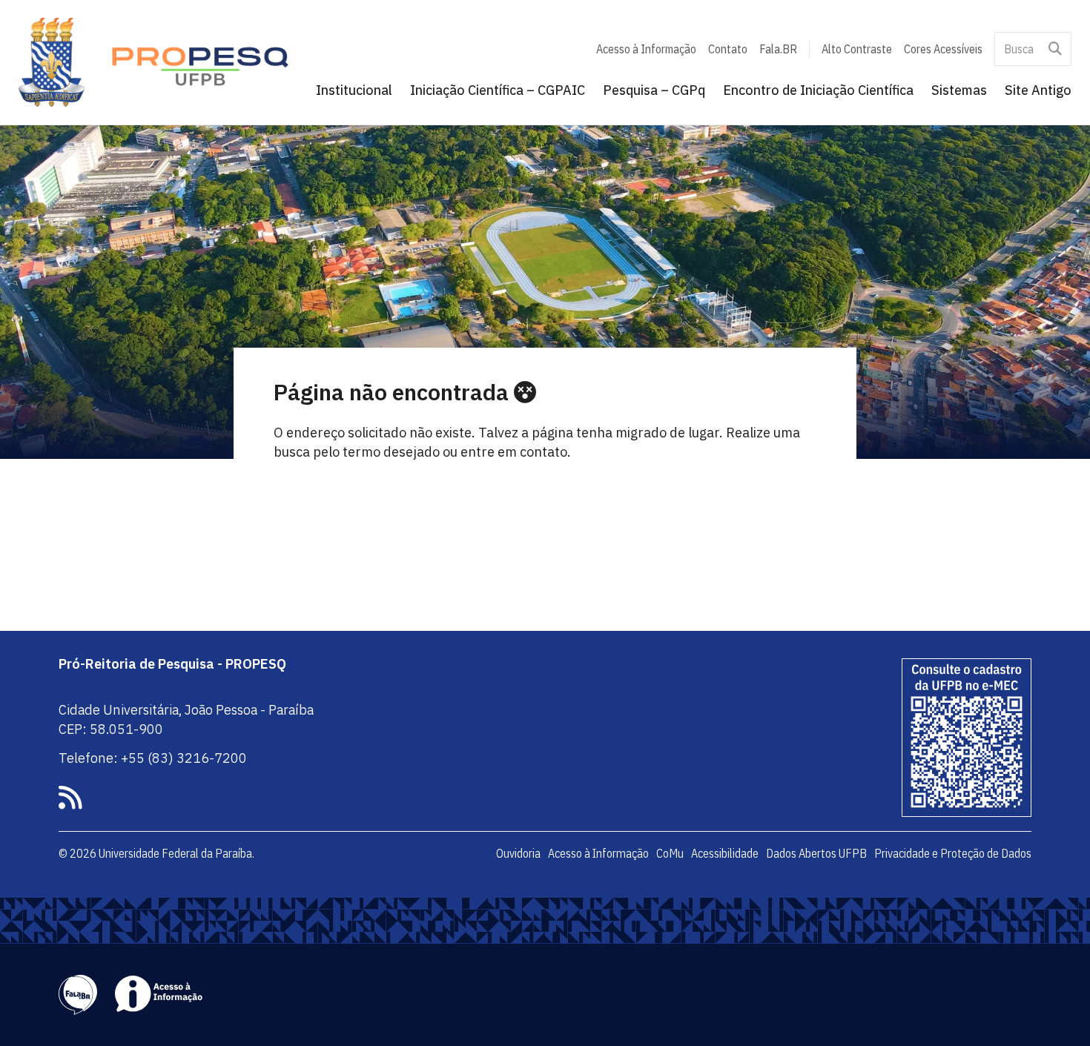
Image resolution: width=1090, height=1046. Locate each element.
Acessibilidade (725, 853)
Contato (727, 49)
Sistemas (959, 90)
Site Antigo (1038, 90)
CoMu (670, 853)
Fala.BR (778, 49)
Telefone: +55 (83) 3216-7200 (153, 758)
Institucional (354, 90)
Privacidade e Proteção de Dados (952, 853)
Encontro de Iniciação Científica (818, 90)
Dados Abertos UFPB (816, 853)
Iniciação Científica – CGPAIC (497, 90)
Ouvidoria (518, 853)
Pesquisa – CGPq (654, 90)
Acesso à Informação (646, 49)
